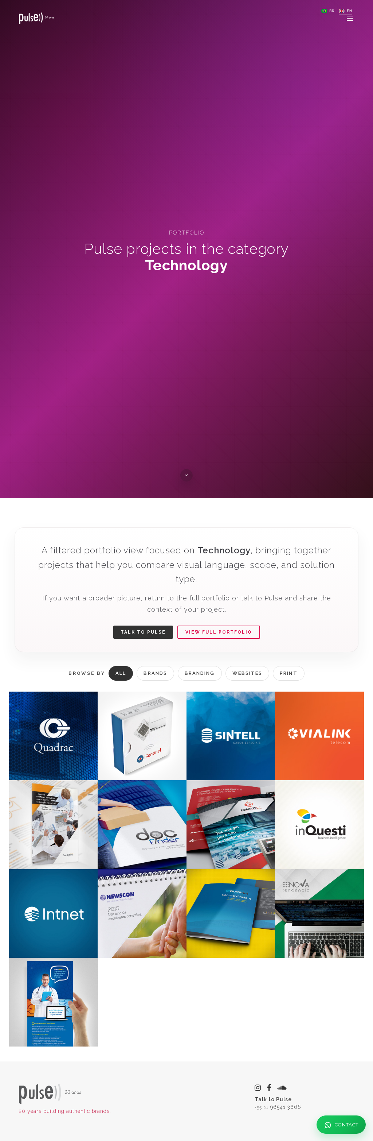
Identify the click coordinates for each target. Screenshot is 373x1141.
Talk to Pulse (143, 632)
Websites (247, 673)
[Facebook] (269, 1087)
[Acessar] (230, 824)
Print (288, 673)
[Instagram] (258, 1087)
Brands (155, 673)
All (120, 673)
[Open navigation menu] (350, 18)
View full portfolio (218, 632)
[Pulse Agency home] (36, 18)
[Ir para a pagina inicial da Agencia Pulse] (50, 1093)
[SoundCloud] (282, 1087)
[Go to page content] (186, 475)
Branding (200, 673)
